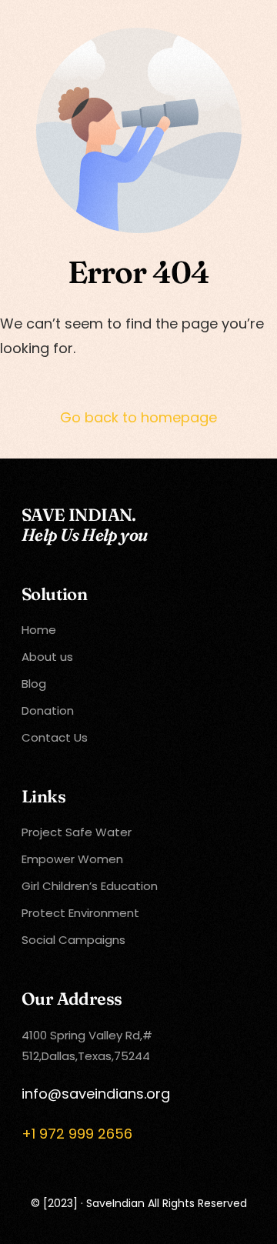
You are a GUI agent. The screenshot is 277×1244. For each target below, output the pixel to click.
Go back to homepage (138, 417)
